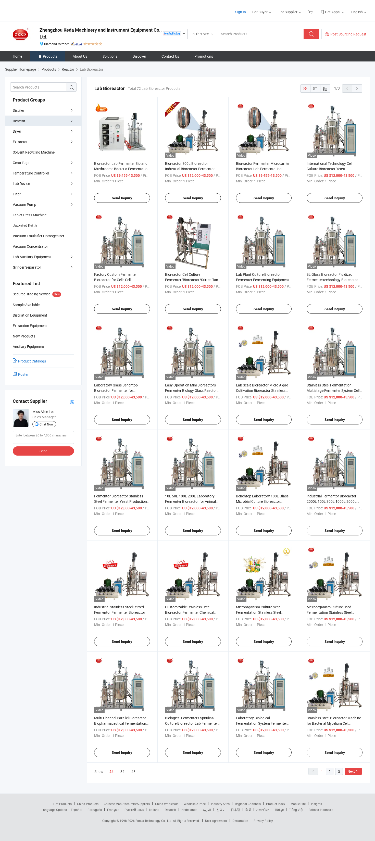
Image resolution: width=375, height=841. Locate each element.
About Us (80, 56)
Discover (139, 56)
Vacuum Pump (24, 204)
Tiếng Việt (296, 810)
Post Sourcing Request (348, 34)
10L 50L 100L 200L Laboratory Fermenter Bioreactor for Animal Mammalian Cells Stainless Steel (190, 501)
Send (43, 450)
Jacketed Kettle (25, 225)
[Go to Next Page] (357, 88)
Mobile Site (298, 804)
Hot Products (62, 804)
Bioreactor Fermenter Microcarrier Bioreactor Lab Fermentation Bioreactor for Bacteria (263, 169)
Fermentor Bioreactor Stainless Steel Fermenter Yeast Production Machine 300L (120, 501)
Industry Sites (220, 804)
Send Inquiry (122, 198)
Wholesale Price (195, 804)
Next (351, 771)
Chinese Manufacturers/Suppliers (127, 804)
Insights (316, 804)
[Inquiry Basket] (311, 11)
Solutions (110, 56)
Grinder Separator (27, 267)
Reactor (19, 120)
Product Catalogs (32, 361)
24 (111, 772)
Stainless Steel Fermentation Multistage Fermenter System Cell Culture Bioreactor (333, 390)
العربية (207, 810)
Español (76, 810)
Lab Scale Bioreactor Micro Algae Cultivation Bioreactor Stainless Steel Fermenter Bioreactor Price (262, 390)
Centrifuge (21, 162)
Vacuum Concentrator (30, 246)
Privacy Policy (263, 821)
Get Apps (332, 11)
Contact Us (170, 56)
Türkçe (279, 810)
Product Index (275, 804)
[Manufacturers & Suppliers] (38, 10)
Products (50, 56)
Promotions (203, 56)
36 (122, 771)
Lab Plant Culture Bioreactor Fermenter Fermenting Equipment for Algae (262, 279)
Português (95, 810)
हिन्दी (248, 810)
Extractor (20, 141)
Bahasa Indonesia (321, 810)
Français (113, 810)
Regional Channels (248, 804)
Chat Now (46, 424)
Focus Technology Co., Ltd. (154, 821)
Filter (17, 194)
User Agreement (216, 821)
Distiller (18, 110)
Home (17, 56)
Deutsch (170, 810)
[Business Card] (72, 401)
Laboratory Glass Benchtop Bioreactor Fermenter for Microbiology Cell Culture (116, 390)
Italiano (154, 810)
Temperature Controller (31, 173)
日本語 (235, 810)
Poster (23, 374)
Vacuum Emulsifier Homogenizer (38, 235)
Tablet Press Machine (29, 214)
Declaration (240, 821)
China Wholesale (166, 804)
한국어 (221, 810)
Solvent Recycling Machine (34, 152)
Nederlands (189, 810)
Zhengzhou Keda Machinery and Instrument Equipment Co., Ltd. (100, 33)
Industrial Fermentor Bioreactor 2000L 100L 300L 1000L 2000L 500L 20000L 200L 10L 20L (332, 501)
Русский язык (134, 810)
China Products (87, 804)
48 (133, 771)
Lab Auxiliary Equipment (32, 256)
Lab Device (21, 183)
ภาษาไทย (262, 810)
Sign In (240, 11)
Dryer (17, 131)
